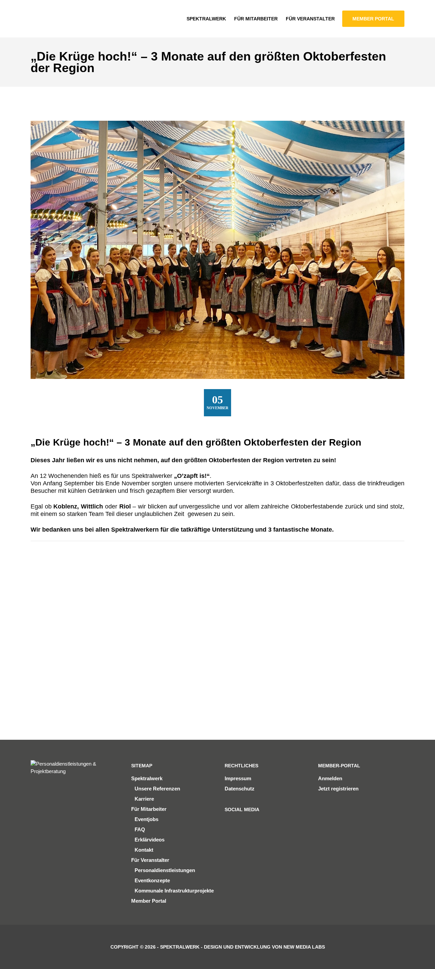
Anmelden (330, 778)
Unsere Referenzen (157, 788)
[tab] (50, 592)
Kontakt (144, 850)
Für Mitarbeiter (149, 809)
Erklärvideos (149, 839)
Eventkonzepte (152, 880)
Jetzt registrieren (338, 788)
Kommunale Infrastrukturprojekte (174, 890)
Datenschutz (240, 788)
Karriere (144, 799)
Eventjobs (146, 819)
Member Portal (148, 901)
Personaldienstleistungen (165, 870)
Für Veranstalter (150, 860)
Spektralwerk (146, 778)
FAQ (140, 829)
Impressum (238, 778)
